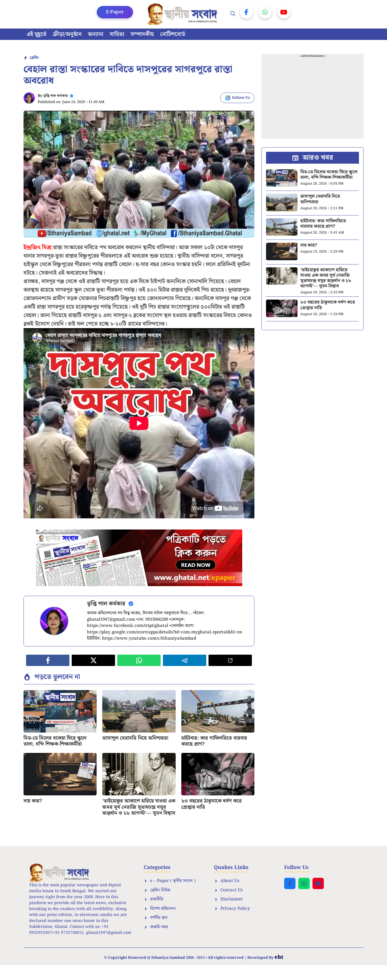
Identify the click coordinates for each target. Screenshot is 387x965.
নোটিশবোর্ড (172, 34)
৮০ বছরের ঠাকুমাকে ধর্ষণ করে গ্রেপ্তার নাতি (211, 804)
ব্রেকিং (34, 58)
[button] (233, 14)
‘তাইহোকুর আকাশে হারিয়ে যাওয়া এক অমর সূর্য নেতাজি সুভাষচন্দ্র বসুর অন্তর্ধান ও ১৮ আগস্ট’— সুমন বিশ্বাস (138, 807)
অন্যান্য (95, 34)
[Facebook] (246, 12)
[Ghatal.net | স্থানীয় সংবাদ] (183, 14)
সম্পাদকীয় (142, 34)
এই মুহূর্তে (36, 34)
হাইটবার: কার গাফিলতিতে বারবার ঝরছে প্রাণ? (214, 741)
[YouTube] (283, 12)
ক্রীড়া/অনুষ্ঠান (67, 34)
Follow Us (241, 98)
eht (279, 957)
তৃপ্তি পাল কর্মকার (55, 96)
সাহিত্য (117, 34)
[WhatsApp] (265, 12)
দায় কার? (33, 801)
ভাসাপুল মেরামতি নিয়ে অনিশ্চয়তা (135, 738)
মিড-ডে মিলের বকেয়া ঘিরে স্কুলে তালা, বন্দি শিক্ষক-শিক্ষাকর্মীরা (55, 741)
